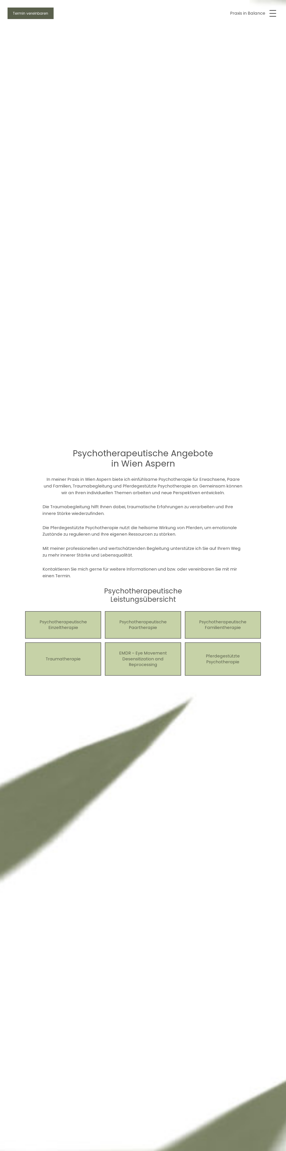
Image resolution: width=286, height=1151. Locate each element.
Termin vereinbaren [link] (30, 13)
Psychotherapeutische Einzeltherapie (63, 625)
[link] (31, 13)
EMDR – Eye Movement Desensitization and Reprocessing (143, 658)
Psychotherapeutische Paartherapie (143, 625)
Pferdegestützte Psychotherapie (223, 659)
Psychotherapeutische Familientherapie (222, 625)
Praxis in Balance (247, 13)
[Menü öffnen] (272, 13)
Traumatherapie (63, 659)
